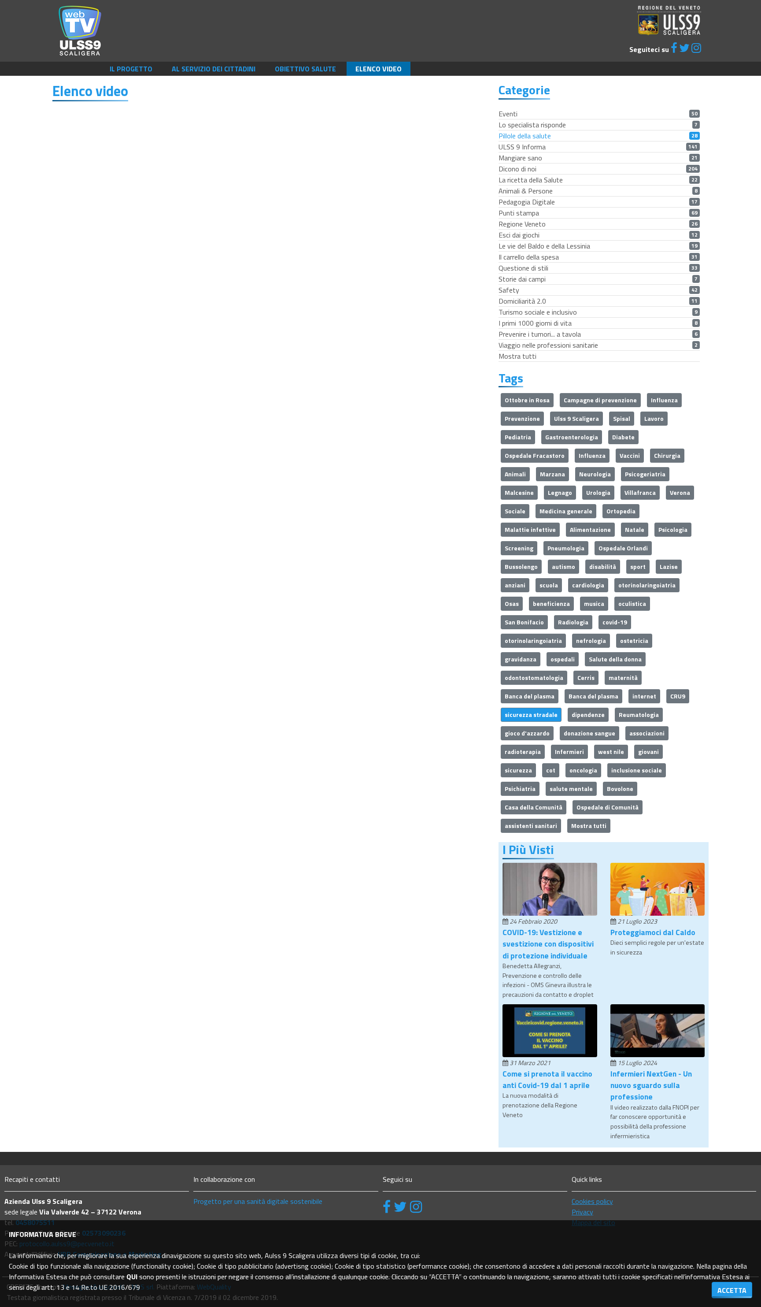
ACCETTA (731, 1290)
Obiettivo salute (305, 68)
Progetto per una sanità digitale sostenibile (257, 1201)
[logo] (80, 30)
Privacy (582, 1212)
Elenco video (378, 68)
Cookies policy (592, 1201)
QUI (131, 1276)
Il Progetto (131, 68)
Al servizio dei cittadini (213, 68)
